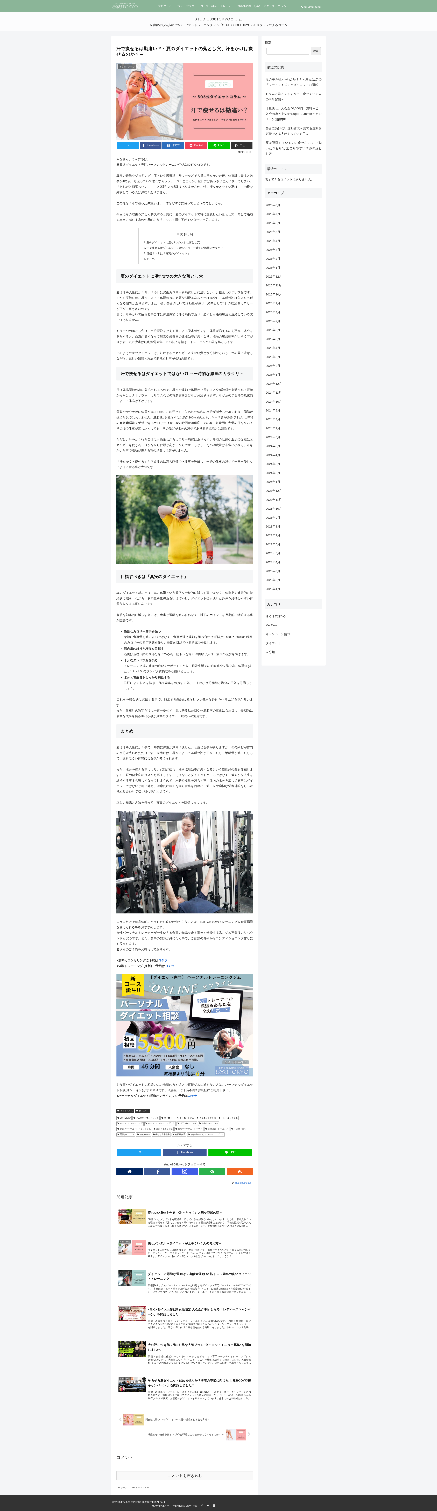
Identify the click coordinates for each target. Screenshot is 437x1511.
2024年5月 (273, 446)
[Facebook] (203, 1506)
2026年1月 (273, 267)
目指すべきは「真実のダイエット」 (168, 253)
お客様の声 (244, 6)
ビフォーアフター (186, 6)
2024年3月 (273, 464)
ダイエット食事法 (207, 1118)
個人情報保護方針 (160, 1506)
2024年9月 (273, 410)
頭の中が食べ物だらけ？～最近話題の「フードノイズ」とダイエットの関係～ (294, 82)
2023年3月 (273, 571)
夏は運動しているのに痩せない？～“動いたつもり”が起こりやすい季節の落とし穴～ (294, 148)
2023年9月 (273, 517)
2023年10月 (274, 508)
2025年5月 (273, 339)
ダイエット (144, 1111)
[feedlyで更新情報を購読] (212, 1171)
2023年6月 (273, 544)
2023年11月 (274, 499)
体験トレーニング (210, 1123)
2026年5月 (273, 232)
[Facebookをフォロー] (157, 1171)
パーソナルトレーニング (131, 1123)
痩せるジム (145, 1134)
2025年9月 (273, 303)
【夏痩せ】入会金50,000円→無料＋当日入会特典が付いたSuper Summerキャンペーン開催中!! (294, 114)
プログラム (165, 6)
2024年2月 (273, 473)
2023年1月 (273, 589)
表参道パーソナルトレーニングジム (207, 1134)
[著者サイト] (129, 1171)
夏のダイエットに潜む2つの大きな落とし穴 (173, 242)
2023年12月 (274, 490)
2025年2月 (273, 366)
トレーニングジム (229, 1118)
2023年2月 (273, 580)
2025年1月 (273, 374)
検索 (268, 42)
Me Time (271, 625)
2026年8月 (273, 205)
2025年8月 (273, 312)
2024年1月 (273, 482)
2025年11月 (274, 285)
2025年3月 (273, 357)
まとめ (150, 258)
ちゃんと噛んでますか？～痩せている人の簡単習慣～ (294, 96)
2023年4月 (273, 562)
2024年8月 (273, 419)
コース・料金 (208, 6)
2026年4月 (273, 241)
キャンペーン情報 (278, 634)
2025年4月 (273, 348)
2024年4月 (273, 455)
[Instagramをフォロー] (185, 1171)
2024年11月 (274, 392)
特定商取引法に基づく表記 (185, 1506)
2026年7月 (273, 214)
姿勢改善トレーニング (218, 1129)
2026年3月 (273, 249)
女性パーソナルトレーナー (190, 1129)
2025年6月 (273, 330)
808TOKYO (125, 1118)
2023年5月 (273, 553)
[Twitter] (209, 1506)
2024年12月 (274, 383)
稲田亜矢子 (180, 1134)
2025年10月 (274, 294)
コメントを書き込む (184, 1476)
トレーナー (227, 6)
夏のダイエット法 (164, 1129)
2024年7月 (273, 428)
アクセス (269, 6)
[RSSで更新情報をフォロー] (240, 1171)
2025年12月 (274, 276)
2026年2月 (273, 258)
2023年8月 (273, 526)
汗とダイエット (241, 1129)
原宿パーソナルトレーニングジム (135, 1129)
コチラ (162, 960)
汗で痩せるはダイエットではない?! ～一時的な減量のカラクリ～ (186, 247)
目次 (180, 234)
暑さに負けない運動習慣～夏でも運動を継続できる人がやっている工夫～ (294, 131)
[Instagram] (215, 1506)
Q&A (257, 6)
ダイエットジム (187, 1118)
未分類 (270, 652)
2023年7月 (273, 535)
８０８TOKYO (126, 1111)
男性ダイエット (127, 1134)
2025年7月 (273, 321)
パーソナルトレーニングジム (161, 1123)
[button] (241, 145)
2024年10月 (274, 401)
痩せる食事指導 (162, 1134)
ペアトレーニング (188, 1123)
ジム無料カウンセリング (147, 1118)
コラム (282, 6)
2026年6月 (273, 223)
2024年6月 (273, 437)
